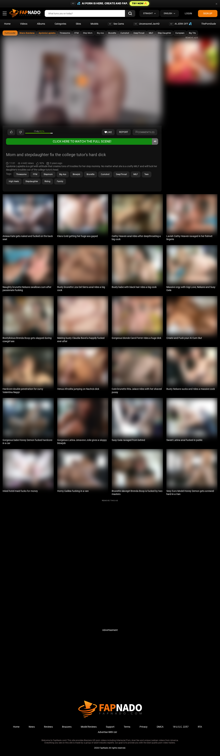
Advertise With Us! (107, 732)
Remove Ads (191, 37)
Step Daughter (164, 33)
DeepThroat (139, 33)
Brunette (112, 33)
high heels (14, 181)
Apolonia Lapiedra (47, 33)
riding (47, 181)
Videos (23, 23)
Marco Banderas (27, 33)
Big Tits (192, 33)
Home (7, 23)
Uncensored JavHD (147, 23)
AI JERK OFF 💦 (181, 23)
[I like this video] (11, 132)
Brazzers (67, 726)
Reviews (48, 726)
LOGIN (188, 13)
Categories (60, 23)
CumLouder (10, 33)
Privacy (143, 726)
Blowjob (76, 174)
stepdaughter (31, 181)
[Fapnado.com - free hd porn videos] (24, 13)
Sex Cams (116, 23)
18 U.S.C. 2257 (181, 726)
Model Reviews (89, 726)
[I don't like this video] (20, 132)
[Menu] (5, 13)
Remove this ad (110, 500)
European (179, 33)
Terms (127, 726)
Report (123, 132)
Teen (146, 174)
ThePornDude (208, 23)
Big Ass (100, 33)
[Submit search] (130, 13)
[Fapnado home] (110, 717)
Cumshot (124, 33)
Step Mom (87, 33)
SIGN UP (207, 13)
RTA (200, 726)
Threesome (65, 33)
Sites (78, 23)
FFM (76, 33)
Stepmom (48, 174)
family (60, 181)
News (32, 726)
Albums (41, 23)
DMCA (160, 726)
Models (94, 23)
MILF (151, 33)
